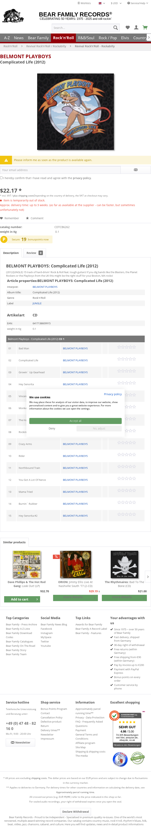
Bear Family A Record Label (91, 628)
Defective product (51, 721)
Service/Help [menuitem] (137, 3)
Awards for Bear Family (89, 624)
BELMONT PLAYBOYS (25, 56)
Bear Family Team (16, 654)
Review (34, 253)
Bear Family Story (16, 650)
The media (82, 755)
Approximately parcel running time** (88, 711)
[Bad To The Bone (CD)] (124, 564)
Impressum (47, 738)
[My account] (136, 28)
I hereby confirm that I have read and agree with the (47, 178)
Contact (45, 713)
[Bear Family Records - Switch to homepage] (13, 16)
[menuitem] (86, 28)
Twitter (45, 641)
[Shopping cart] (145, 28)
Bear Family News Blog (54, 624)
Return (45, 726)
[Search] (115, 28)
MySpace (46, 637)
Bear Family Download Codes (19, 635)
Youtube (46, 646)
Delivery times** (50, 730)
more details (73, 597)
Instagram (47, 633)
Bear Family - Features (88, 633)
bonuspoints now (38, 239)
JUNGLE (37, 303)
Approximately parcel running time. (75, 792)
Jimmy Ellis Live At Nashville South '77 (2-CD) (75, 584)
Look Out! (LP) (27, 584)
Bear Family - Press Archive (21, 624)
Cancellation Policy (52, 717)
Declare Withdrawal (75, 811)
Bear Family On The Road (20, 646)
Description (11, 253)
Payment (81, 730)
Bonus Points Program (54, 709)
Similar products (14, 542)
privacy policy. (82, 178)
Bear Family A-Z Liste (18, 628)
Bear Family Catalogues (19, 641)
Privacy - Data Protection (90, 717)
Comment (36, 218)
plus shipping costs (23, 195)
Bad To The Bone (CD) (124, 584)
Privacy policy (113, 394)
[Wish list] (128, 28)
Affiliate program (85, 743)
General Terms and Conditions (87, 737)
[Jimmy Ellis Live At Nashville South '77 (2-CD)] (75, 564)
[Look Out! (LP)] (26, 564)
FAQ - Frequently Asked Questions (89, 724)
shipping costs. (39, 778)
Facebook (46, 628)
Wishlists (85, 3)
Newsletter (47, 734)
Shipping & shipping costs (90, 751)
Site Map (81, 747)
